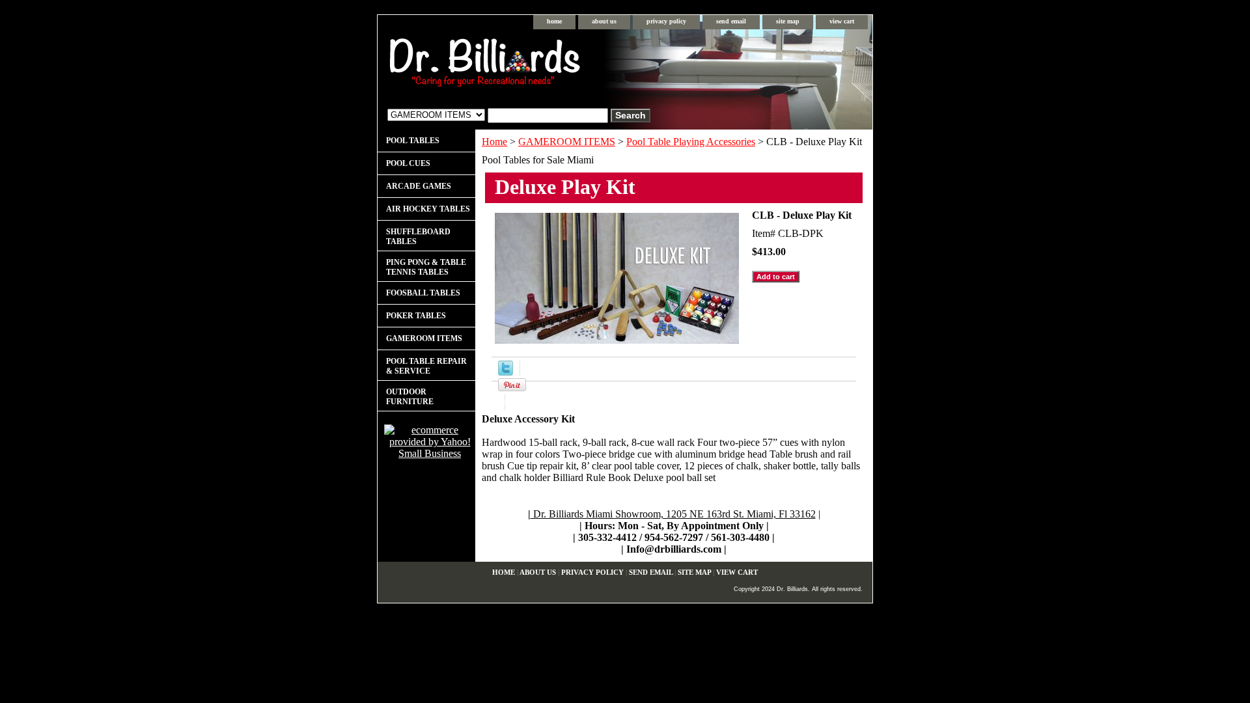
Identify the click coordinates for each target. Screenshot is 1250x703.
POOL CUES (408, 163)
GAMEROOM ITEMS (566, 141)
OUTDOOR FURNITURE (410, 396)
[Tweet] (505, 372)
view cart (841, 21)
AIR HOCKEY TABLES (428, 209)
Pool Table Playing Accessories (690, 141)
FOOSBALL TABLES (423, 292)
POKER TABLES (416, 315)
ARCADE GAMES (418, 186)
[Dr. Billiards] (540, 65)
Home (494, 141)
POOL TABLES (412, 140)
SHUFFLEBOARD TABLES (418, 236)
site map (787, 21)
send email (731, 21)
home (554, 21)
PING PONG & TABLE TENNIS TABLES (426, 267)
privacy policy (666, 21)
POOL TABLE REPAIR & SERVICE (426, 366)
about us (604, 21)
